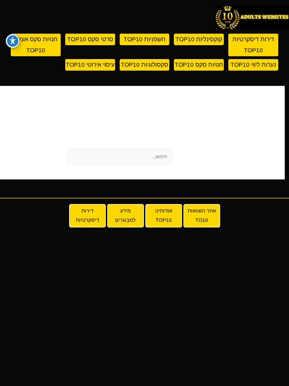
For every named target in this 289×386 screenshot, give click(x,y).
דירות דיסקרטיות (87, 215)
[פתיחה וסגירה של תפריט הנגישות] (12, 41)
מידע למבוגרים (125, 215)
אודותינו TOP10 (163, 215)
